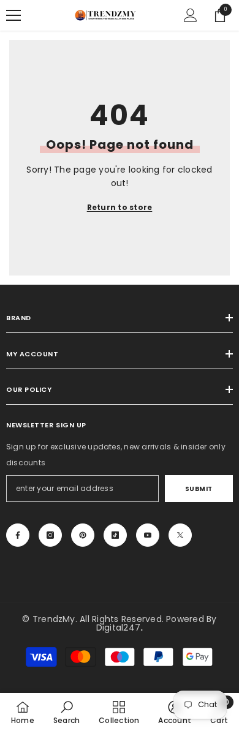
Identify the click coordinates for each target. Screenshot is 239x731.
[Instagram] (50, 535)
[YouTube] (147, 535)
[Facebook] (17, 535)
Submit (199, 488)
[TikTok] (115, 535)
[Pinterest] (82, 535)
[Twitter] (180, 535)
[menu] (13, 15)
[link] (66, 712)
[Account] (190, 15)
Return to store (120, 207)
